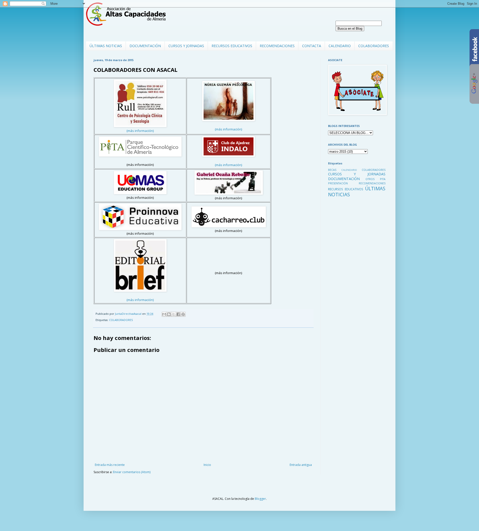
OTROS (369, 179)
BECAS (332, 170)
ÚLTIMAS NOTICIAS (106, 45)
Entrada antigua (301, 465)
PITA (382, 179)
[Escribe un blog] (168, 314)
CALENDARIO (340, 45)
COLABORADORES (373, 45)
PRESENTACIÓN (338, 183)
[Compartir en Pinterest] (183, 314)
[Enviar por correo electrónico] (164, 314)
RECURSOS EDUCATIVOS (232, 45)
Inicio (207, 465)
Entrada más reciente (110, 465)
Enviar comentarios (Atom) (131, 472)
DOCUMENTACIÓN (145, 45)
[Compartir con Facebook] (178, 314)
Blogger (260, 499)
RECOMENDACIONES (277, 45)
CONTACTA (311, 45)
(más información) (140, 130)
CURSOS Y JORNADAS (186, 45)
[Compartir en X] (173, 314)
